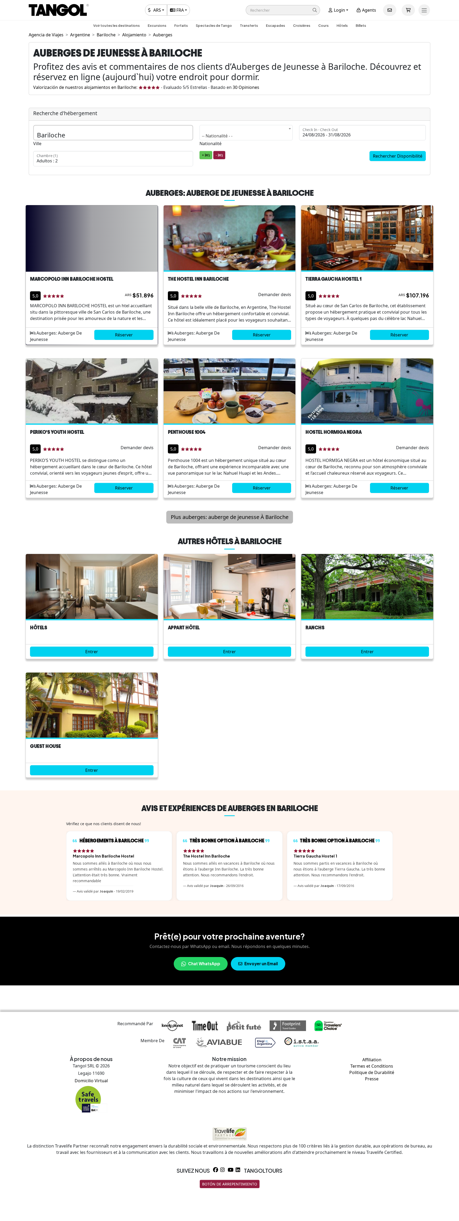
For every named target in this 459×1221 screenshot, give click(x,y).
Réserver (124, 335)
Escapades (275, 25)
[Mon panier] (408, 10)
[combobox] (246, 132)
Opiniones (246, 87)
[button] (283, 10)
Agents (368, 10)
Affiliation (371, 1060)
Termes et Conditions (371, 1066)
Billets (361, 25)
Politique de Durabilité (371, 1072)
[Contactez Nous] (389, 10)
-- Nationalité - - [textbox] (217, 136)
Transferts (249, 25)
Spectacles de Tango (214, 25)
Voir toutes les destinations (116, 25)
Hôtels (342, 25)
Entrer (91, 652)
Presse (372, 1079)
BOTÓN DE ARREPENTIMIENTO (229, 1184)
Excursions (157, 25)
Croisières (301, 25)
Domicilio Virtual (91, 1081)
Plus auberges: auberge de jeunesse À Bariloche (229, 517)
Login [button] (339, 10)
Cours (323, 25)
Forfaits (181, 25)
